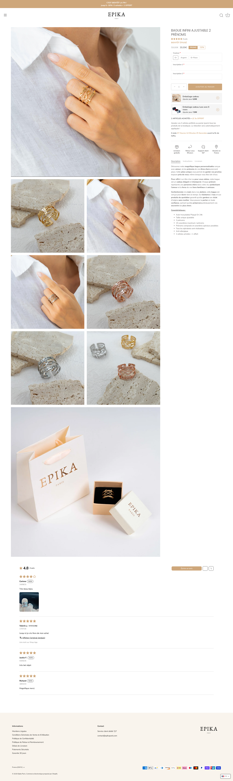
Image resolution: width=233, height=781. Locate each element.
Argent (184, 57)
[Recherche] (221, 15)
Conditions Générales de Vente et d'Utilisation (30, 735)
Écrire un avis (186, 568)
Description (175, 161)
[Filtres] (205, 568)
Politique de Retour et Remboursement (28, 742)
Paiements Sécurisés (20, 749)
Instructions (187, 161)
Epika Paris (21, 774)
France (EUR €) (17, 767)
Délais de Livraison (19, 746)
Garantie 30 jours (19, 753)
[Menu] (5, 15)
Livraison (198, 161)
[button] (177, 39)
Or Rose (194, 57)
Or (176, 57)
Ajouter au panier (205, 87)
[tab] (177, 161)
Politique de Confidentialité (23, 738)
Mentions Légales (19, 731)
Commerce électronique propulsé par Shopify (42, 774)
